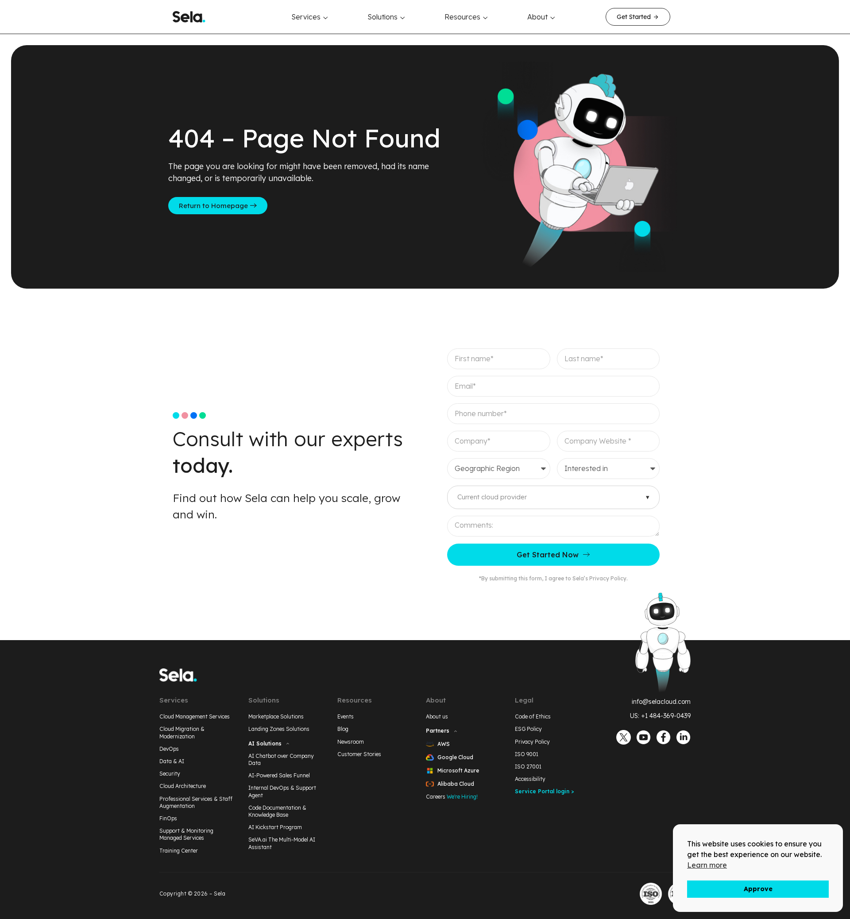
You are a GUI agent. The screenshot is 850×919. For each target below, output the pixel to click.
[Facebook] (663, 737)
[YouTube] (643, 737)
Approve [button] (758, 889)
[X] (623, 737)
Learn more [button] (707, 865)
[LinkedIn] (683, 737)
